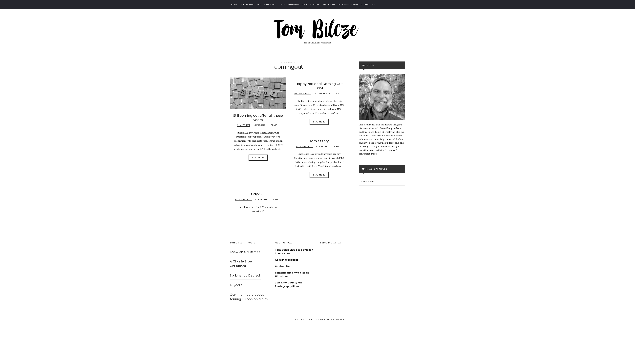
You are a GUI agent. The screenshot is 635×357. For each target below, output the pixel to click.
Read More (258, 157)
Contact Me (368, 4)
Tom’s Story (319, 141)
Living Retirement (289, 4)
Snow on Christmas (245, 252)
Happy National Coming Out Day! (319, 85)
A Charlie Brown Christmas (242, 263)
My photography (348, 4)
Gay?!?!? (258, 194)
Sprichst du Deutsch (245, 275)
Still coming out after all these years (258, 117)
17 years (236, 285)
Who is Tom (247, 4)
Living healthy (310, 4)
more (374, 154)
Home (234, 4)
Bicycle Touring (266, 4)
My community (302, 93)
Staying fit (329, 4)
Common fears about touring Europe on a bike (249, 297)
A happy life (243, 125)
